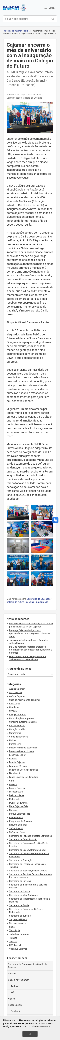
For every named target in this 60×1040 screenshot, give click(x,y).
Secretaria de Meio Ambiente (23, 895)
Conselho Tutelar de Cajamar (23, 722)
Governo (13, 784)
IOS (12, 992)
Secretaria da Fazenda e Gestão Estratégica (30, 836)
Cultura (12, 740)
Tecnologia (14, 930)
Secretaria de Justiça (19, 891)
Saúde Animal (16, 828)
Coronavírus (15, 733)
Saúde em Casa (17, 832)
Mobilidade (14, 799)
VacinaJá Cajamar (18, 949)
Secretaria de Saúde (19, 905)
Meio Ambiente (16, 795)
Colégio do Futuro (17, 714)
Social (12, 927)
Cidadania (14, 707)
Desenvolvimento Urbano (21, 751)
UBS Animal (15, 945)
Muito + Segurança (18, 803)
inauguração (42, 602)
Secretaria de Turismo (20, 916)
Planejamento (16, 817)
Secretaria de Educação (39, 599)
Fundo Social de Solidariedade (23, 777)
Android (14, 986)
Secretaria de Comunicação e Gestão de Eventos (27, 966)
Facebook (15, 1011)
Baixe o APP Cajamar (18, 980)
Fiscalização (15, 773)
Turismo (13, 941)
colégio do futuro (15, 602)
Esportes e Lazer (17, 755)
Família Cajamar (17, 762)
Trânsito (13, 938)
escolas (30, 602)
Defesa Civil (15, 744)
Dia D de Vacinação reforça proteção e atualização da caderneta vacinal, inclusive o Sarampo (30, 650)
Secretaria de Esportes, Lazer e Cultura (28, 870)
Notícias (27, 31)
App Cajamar (15, 692)
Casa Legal (14, 703)
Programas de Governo (20, 821)
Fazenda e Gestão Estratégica (23, 770)
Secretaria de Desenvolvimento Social (27, 850)
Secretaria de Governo (20, 881)
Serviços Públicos (17, 923)
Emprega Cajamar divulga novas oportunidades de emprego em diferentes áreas (29, 633)
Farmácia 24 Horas (18, 766)
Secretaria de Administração (23, 839)
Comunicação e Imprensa (21, 718)
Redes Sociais (15, 1005)
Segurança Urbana (18, 919)
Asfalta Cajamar (17, 696)
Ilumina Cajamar (17, 788)
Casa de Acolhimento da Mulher (24, 700)
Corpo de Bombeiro (18, 736)
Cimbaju (13, 711)
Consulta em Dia (17, 725)
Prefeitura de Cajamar (14, 7)
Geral (11, 780)
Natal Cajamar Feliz (18, 806)
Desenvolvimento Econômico (23, 747)
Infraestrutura (16, 791)
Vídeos (11, 999)
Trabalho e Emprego (19, 934)
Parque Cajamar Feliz (19, 814)
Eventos (13, 758)
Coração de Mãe (17, 729)
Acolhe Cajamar (17, 689)
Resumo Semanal (18, 825)
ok (30, 1034)
